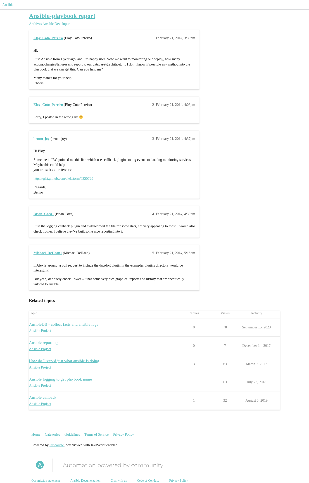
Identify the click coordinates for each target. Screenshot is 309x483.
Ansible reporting (43, 342)
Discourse (57, 445)
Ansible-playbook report (62, 15)
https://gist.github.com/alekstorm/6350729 (63, 178)
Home (35, 434)
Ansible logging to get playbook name (60, 379)
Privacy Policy (123, 434)
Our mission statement (45, 480)
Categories (52, 434)
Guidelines (72, 434)
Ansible (7, 5)
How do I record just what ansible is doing (64, 361)
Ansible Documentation (85, 480)
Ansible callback (42, 397)
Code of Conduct (148, 480)
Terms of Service (96, 434)
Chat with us (119, 480)
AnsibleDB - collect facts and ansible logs (63, 324)
